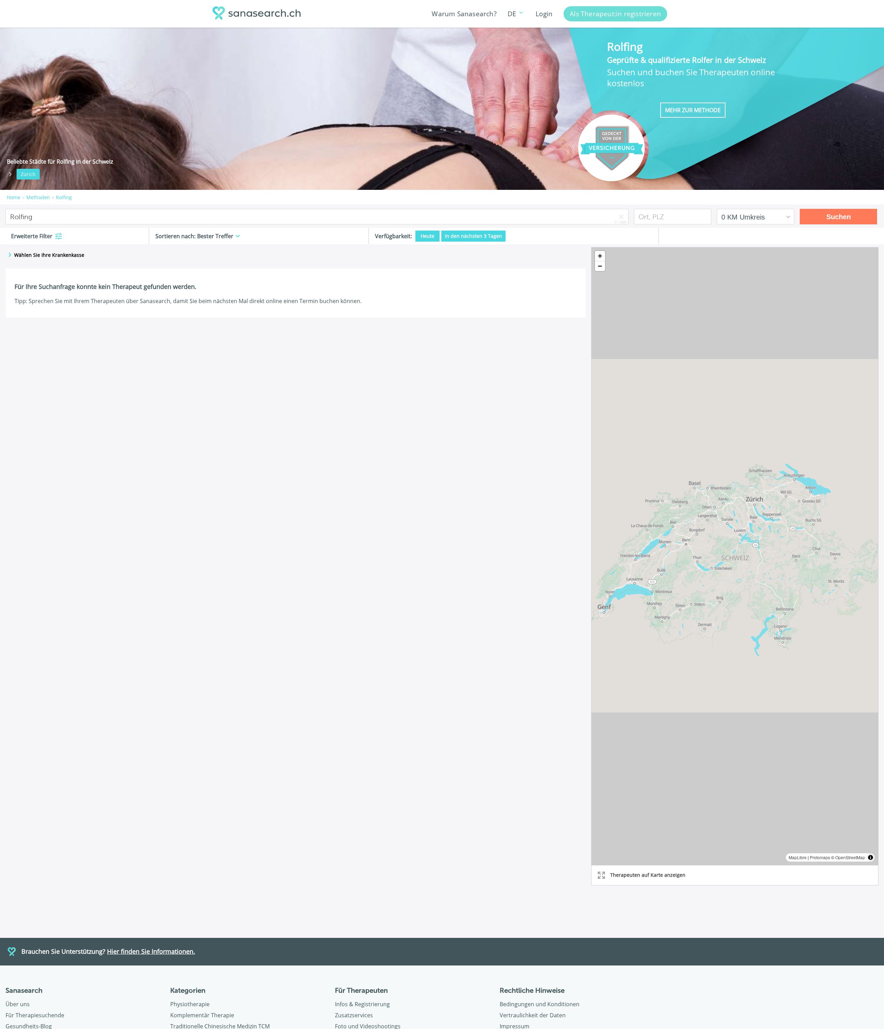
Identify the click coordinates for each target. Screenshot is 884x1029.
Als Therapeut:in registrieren (615, 13)
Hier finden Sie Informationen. (151, 951)
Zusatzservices (354, 1015)
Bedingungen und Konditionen (539, 1004)
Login (544, 13)
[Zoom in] (600, 256)
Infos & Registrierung (362, 1004)
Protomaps (820, 857)
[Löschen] (621, 216)
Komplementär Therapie (202, 1015)
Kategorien (187, 990)
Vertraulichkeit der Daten (533, 1015)
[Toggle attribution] (870, 857)
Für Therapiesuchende (35, 1015)
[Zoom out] (600, 266)
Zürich (28, 174)
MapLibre (798, 857)
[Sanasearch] (259, 14)
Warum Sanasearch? (464, 13)
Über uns (18, 1004)
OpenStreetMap (850, 857)
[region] (735, 556)
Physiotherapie (190, 1004)
